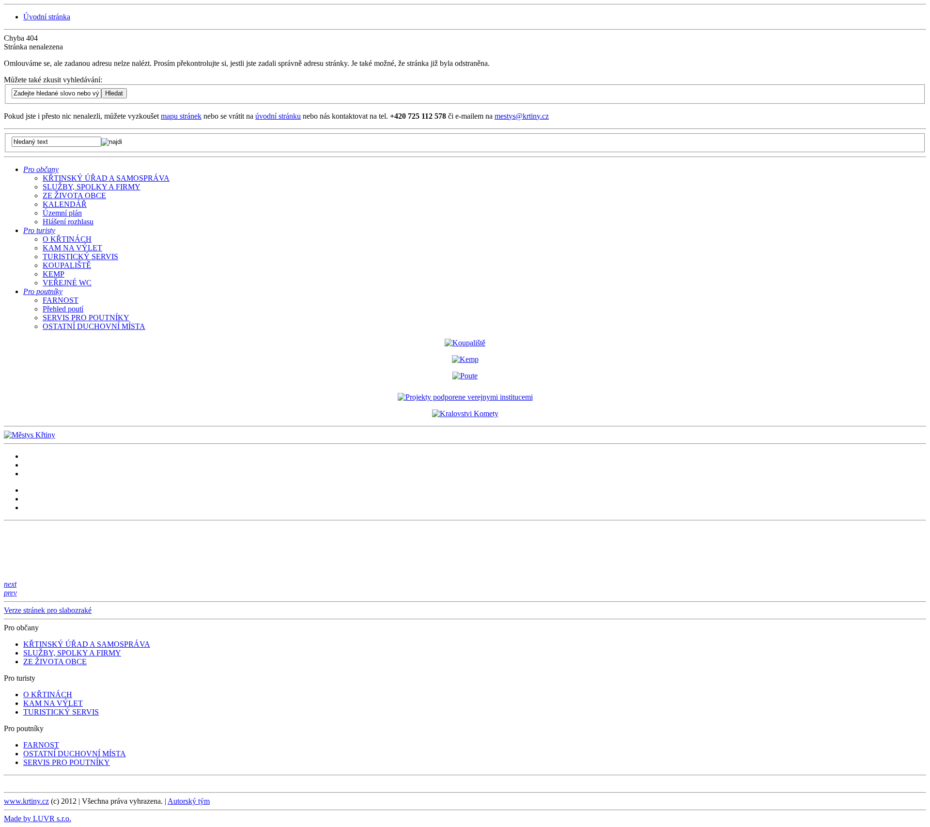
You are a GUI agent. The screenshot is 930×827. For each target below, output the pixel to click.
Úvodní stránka (46, 17)
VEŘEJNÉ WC (67, 283)
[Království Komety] (465, 413)
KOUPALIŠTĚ (67, 265)
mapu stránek (181, 116)
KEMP (53, 274)
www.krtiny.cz (26, 801)
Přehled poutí (63, 309)
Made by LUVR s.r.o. (37, 818)
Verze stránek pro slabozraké (48, 610)
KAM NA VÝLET (72, 248)
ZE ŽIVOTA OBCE (74, 195)
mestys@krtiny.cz (522, 116)
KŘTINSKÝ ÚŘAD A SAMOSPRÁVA (106, 178)
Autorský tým (189, 801)
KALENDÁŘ (65, 204)
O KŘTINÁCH (67, 239)
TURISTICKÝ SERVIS (80, 256)
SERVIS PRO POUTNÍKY (86, 317)
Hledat (114, 93)
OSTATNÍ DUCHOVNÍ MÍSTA (94, 326)
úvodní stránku (278, 116)
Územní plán (62, 213)
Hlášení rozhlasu (68, 222)
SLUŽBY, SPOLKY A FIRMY (91, 187)
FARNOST (60, 300)
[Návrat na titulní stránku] (29, 435)
